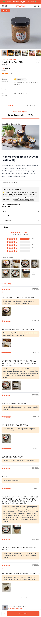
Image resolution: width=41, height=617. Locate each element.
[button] (5, 73)
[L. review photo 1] (6, 342)
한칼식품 (4, 65)
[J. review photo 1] (6, 587)
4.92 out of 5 (25, 232)
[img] (6, 289)
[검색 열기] (6, 6)
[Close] (39, 2)
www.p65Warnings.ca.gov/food (24, 200)
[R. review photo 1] (6, 438)
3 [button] (21, 597)
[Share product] (37, 61)
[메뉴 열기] (3, 6)
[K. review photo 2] (16, 385)
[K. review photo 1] (6, 311)
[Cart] (38, 6)
